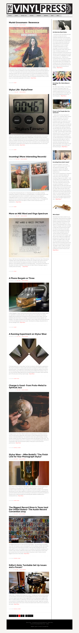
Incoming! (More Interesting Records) (27, 156)
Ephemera (15, 558)
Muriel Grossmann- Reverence (24, 22)
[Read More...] (60, 67)
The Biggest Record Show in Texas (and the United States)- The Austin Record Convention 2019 (28, 509)
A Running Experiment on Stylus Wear (28, 334)
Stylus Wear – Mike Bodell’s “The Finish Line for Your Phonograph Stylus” (28, 455)
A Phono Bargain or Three (21, 278)
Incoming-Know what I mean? (61, 162)
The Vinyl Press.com (43, 622)
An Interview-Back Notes (60, 32)
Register (32, 626)
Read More (33, 78)
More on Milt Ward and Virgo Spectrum (28, 213)
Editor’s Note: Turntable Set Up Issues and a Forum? (28, 566)
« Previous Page (13, 615)
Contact (47, 623)
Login (36, 626)
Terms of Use (28, 622)
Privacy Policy (50, 622)
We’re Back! (56, 214)
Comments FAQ (45, 626)
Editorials (15, 447)
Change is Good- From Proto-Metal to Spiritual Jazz (27, 386)
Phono (18, 378)
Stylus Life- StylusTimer (21, 89)
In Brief (15, 82)
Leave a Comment (25, 280)
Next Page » (30, 615)
